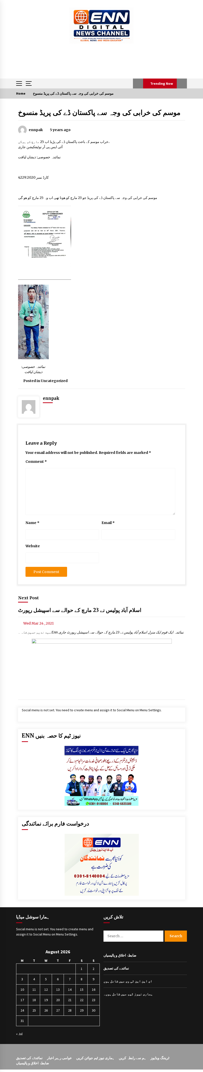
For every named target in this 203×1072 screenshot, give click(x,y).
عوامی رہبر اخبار (59, 1058)
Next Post (28, 597)
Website (32, 546)
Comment (36, 461)
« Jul (19, 1034)
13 (58, 989)
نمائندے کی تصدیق (116, 968)
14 (70, 989)
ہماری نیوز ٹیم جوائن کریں (95, 1058)
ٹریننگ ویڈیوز (160, 1058)
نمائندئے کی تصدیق (29, 1058)
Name (32, 523)
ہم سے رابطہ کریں (132, 1058)
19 (46, 1000)
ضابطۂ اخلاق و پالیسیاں (119, 955)
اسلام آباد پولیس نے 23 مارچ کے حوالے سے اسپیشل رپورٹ (79, 610)
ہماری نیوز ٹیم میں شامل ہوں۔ (128, 994)
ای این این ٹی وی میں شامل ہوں (127, 981)
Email (108, 523)
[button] (138, 83)
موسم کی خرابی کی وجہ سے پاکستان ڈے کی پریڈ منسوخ (99, 112)
